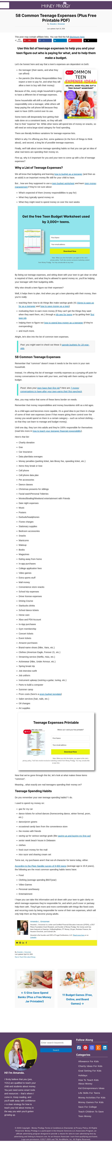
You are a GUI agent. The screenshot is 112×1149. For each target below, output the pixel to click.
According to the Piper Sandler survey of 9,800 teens (40, 866)
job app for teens (64, 314)
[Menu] (4, 5)
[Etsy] (98, 1047)
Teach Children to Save (91, 1111)
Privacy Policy (82, 1128)
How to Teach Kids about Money (25, 957)
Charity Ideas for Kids (90, 1066)
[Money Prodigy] (55, 5)
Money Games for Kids (91, 1102)
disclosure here (77, 37)
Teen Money (84, 1116)
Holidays (82, 1075)
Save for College (87, 1107)
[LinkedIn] (104, 1047)
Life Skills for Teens (89, 1093)
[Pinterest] (20, 943)
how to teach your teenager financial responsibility (57, 431)
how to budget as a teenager (68, 174)
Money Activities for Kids (91, 1097)
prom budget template (50, 694)
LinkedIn (33, 937)
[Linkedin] (23, 943)
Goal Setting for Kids (89, 1071)
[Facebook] (26, 943)
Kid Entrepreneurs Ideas (91, 1088)
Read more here (78, 935)
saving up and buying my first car (74, 836)
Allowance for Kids (88, 1061)
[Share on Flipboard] (75, 40)
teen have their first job (48, 388)
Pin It (70, 72)
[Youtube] (17, 943)
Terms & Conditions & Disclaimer (59, 1128)
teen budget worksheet (63, 183)
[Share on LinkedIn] (60, 40)
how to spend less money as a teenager (63, 323)
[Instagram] (91, 1047)
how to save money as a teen (54, 306)
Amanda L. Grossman (57, 24)
